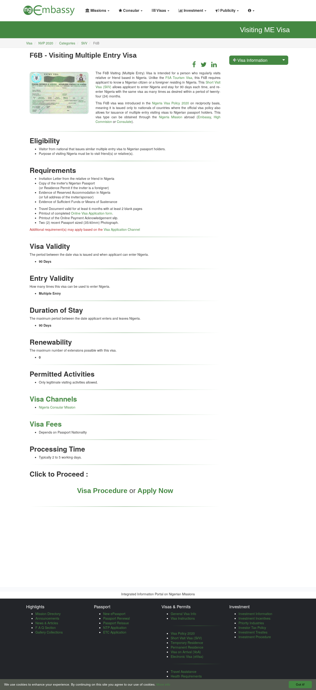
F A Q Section (45, 627)
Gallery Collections (49, 632)
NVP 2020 (46, 43)
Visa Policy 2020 (183, 633)
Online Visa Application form (91, 213)
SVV (84, 43)
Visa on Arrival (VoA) (186, 651)
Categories (67, 43)
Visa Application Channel (122, 229)
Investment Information (255, 613)
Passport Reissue (116, 623)
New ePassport (114, 613)
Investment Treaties (253, 632)
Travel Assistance (183, 671)
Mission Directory (48, 613)
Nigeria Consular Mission (57, 407)
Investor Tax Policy (252, 627)
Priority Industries (251, 623)
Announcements (47, 618)
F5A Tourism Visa (178, 77)
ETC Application (114, 632)
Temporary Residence (187, 642)
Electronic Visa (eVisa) (187, 656)
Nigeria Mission (170, 117)
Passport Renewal (116, 618)
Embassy (204, 117)
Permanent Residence (187, 647)
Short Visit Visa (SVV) (186, 638)
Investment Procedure (255, 636)
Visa (29, 43)
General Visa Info (183, 613)
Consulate (124, 121)
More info (163, 684)
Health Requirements (186, 676)
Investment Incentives (254, 618)
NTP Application (115, 627)
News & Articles (46, 623)
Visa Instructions (183, 618)
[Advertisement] (125, 544)
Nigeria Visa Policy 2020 (170, 103)
